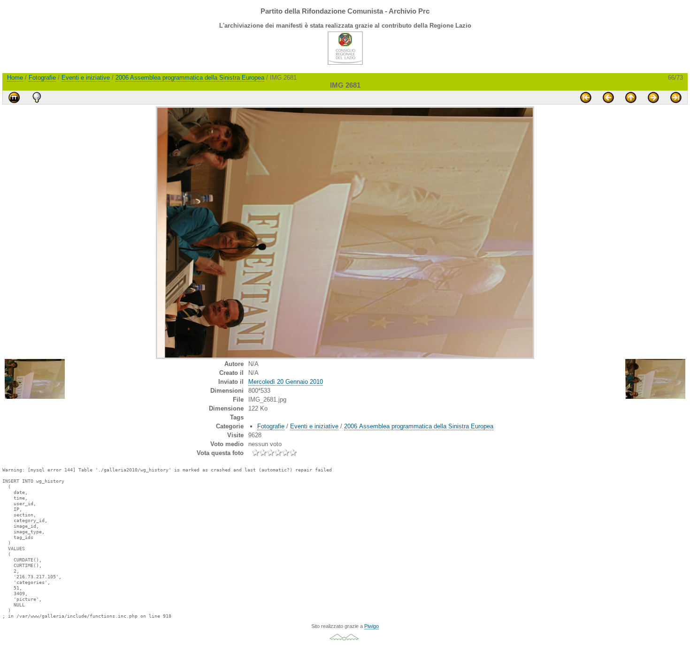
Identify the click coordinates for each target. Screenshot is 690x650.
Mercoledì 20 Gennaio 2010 (285, 381)
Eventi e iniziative (85, 77)
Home (15, 77)
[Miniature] (631, 97)
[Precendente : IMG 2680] (608, 97)
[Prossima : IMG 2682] (653, 97)
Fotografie (42, 77)
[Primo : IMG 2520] (586, 97)
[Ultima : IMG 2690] (676, 97)
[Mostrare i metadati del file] (36, 97)
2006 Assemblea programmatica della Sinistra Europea (189, 77)
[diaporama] (14, 97)
